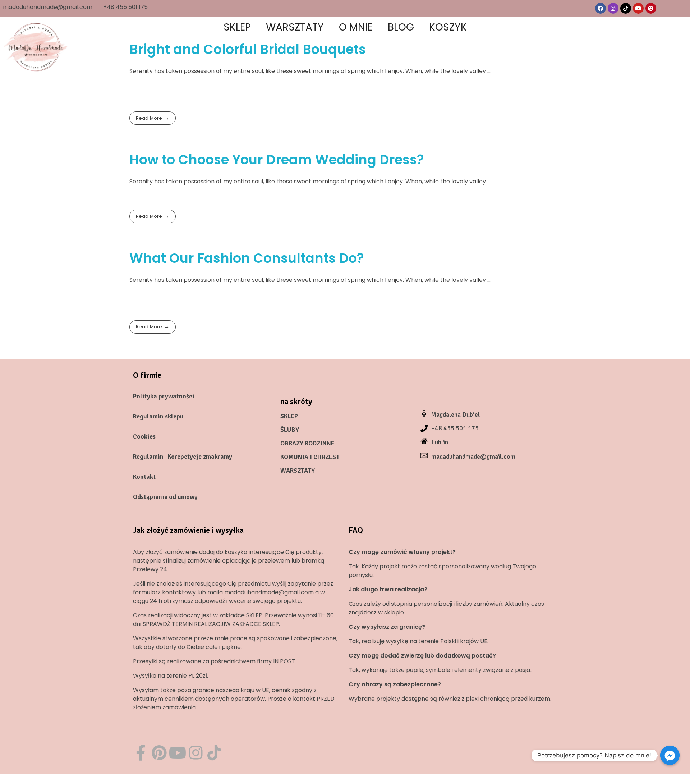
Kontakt (144, 477)
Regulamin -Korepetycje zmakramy (182, 457)
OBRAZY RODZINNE (307, 443)
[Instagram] (613, 8)
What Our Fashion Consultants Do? (246, 258)
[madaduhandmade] (36, 46)
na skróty (296, 401)
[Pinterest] (650, 8)
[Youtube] (638, 8)
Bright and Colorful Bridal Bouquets (247, 49)
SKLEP (289, 416)
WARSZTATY (297, 471)
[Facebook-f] (140, 752)
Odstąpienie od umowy (165, 497)
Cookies (144, 436)
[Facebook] (600, 8)
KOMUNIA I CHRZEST (310, 457)
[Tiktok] (625, 8)
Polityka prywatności (163, 396)
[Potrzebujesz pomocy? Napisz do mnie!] (670, 755)
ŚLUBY (289, 430)
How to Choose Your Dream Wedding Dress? (276, 159)
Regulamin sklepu (158, 416)
